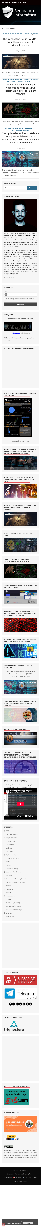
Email (5, 291)
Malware (6, 34)
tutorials (9, 913)
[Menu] (3, 2)
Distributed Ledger (12, 858)
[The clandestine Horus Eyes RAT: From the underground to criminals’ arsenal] (20, 61)
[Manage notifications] (3, 1224)
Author (35, 1178)
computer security (12, 834)
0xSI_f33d (18, 261)
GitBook (34, 265)
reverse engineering (13, 903)
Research (10, 1174)
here (12, 278)
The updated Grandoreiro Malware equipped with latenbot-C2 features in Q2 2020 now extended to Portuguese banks (20, 138)
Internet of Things (12, 868)
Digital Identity (11, 855)
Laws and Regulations (13, 872)
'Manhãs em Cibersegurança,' (20, 271)
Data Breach (10, 851)
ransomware (10, 896)
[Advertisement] (20, 945)
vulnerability (10, 916)
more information (16, 1223)
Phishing (9, 892)
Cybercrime (10, 845)
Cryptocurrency (11, 838)
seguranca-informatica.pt (11, 246)
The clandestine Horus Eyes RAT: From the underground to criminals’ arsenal (20, 42)
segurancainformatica (25, 36)
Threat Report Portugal (14, 909)
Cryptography (10, 841)
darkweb (9, 848)
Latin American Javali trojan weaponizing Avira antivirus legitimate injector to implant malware (20, 89)
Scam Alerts (8, 1178)
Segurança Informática (15, 2)
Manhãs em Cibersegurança (15, 882)
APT (7, 831)
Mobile (8, 886)
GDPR (8, 862)
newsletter (10, 889)
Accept (28, 1223)
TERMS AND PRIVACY (21, 1181)
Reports (9, 899)
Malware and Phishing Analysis (21, 34)
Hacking (8, 865)
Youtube (18, 1178)
